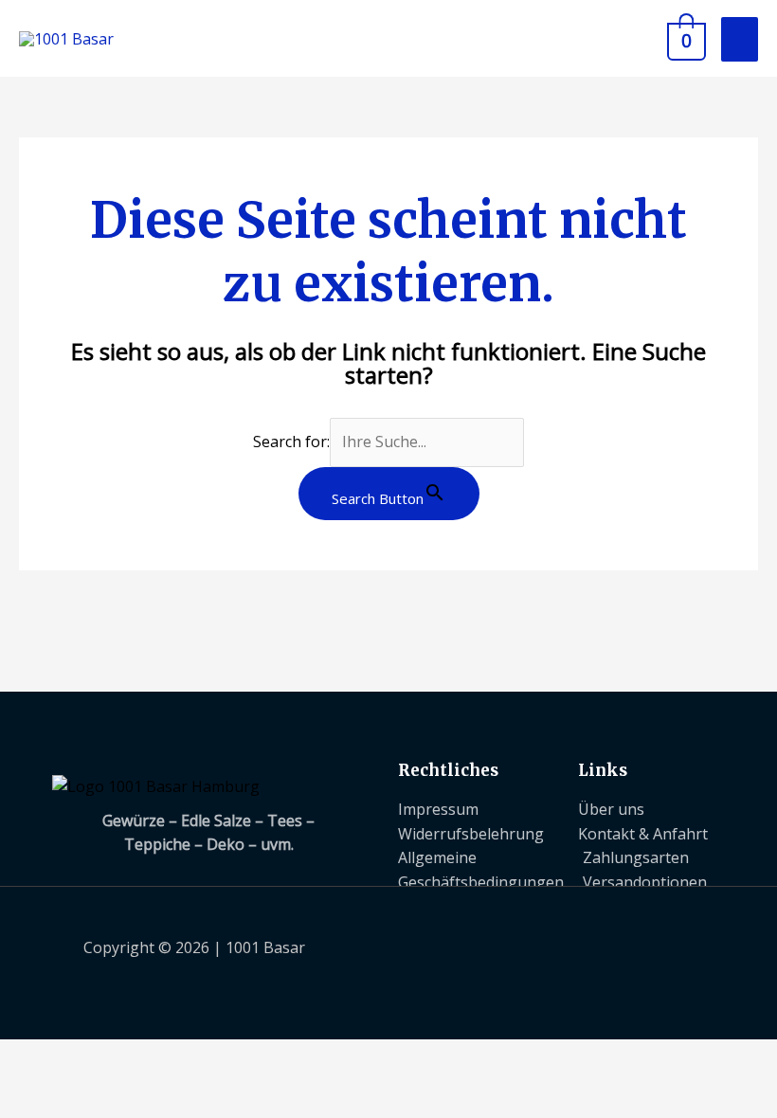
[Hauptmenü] (739, 39)
